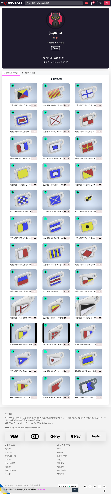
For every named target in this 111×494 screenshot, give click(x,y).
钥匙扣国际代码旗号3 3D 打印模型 (87, 344)
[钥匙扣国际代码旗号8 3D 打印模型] (23, 306)
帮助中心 (60, 452)
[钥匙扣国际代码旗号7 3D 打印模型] (56, 306)
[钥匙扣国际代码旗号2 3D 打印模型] (23, 359)
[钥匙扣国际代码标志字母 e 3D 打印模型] (23, 279)
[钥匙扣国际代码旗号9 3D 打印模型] (88, 279)
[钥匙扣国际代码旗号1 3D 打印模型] (56, 359)
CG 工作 (8, 474)
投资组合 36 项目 (12, 73)
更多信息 (41, 489)
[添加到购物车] (29, 100)
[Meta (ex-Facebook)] (99, 487)
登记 (106, 3)
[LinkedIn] (104, 487)
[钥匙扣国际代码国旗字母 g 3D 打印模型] (56, 253)
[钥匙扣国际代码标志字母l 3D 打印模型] (88, 200)
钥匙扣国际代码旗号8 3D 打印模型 (22, 318)
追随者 (50, 43)
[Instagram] (85, 487)
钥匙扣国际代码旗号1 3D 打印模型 (54, 371)
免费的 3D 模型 (29, 73)
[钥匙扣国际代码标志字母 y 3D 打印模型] (56, 93)
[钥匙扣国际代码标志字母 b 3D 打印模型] (56, 386)
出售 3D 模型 (10, 463)
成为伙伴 (8, 467)
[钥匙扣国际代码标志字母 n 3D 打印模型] (23, 200)
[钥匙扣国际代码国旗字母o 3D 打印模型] (88, 173)
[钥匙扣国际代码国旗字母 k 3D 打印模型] (23, 226)
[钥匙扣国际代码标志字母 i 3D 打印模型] (88, 226)
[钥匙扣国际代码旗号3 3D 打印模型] (88, 333)
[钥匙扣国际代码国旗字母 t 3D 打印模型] (23, 146)
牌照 (59, 460)
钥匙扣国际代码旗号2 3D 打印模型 (22, 371)
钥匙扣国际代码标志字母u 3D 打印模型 (88, 132)
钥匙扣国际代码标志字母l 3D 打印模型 (88, 212)
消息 (56, 48)
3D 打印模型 (9, 452)
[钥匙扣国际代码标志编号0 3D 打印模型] (23, 386)
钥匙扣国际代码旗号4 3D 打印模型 (54, 344)
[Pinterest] (95, 487)
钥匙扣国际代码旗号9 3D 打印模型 (87, 291)
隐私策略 (60, 467)
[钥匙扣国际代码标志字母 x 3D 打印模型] (88, 93)
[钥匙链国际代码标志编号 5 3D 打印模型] (23, 333)
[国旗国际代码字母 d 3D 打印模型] (88, 359)
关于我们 (9, 413)
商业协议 (60, 463)
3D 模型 (8, 449)
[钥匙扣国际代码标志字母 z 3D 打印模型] (23, 93)
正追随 (60, 43)
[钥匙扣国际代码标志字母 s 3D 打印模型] (56, 146)
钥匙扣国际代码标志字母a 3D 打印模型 (88, 398)
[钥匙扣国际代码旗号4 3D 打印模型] (56, 333)
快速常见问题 (62, 456)
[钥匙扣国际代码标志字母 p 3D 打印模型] (56, 173)
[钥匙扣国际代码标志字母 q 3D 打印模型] (23, 173)
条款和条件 (61, 470)
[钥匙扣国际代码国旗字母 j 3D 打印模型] (56, 226)
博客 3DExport (10, 470)
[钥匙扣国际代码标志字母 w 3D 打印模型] (23, 120)
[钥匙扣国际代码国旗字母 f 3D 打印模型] (88, 253)
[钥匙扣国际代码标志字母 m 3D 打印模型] (56, 200)
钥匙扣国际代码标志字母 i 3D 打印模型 (88, 238)
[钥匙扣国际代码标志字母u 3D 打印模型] (88, 120)
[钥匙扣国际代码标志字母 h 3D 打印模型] (23, 253)
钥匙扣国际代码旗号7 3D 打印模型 (54, 318)
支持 (59, 449)
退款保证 (60, 474)
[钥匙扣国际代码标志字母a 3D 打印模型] (88, 386)
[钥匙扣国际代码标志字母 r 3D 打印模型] (88, 146)
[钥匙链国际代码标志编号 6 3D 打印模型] (88, 306)
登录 (100, 3)
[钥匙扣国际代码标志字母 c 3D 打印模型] (56, 279)
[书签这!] (34, 100)
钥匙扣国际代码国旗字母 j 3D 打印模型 (56, 238)
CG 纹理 (8, 460)
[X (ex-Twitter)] (90, 487)
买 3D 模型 (10, 445)
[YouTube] (104, 491)
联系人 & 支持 (63, 445)
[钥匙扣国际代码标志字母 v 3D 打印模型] (56, 120)
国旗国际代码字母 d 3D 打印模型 (86, 371)
